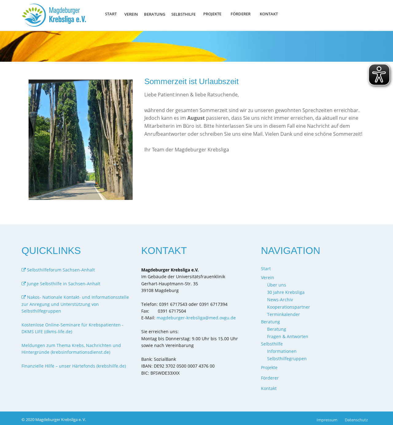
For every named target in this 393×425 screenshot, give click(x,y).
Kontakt (269, 14)
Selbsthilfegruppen (287, 358)
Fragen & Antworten (287, 336)
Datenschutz (356, 420)
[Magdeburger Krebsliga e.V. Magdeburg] (55, 15)
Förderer (241, 14)
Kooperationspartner (288, 307)
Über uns (276, 285)
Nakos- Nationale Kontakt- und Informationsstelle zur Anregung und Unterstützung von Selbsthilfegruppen (75, 304)
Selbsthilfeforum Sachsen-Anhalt (60, 270)
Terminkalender (283, 314)
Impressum (327, 420)
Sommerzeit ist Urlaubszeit (191, 81)
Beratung (276, 329)
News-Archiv (280, 299)
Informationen (282, 351)
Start (111, 14)
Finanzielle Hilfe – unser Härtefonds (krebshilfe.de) (73, 366)
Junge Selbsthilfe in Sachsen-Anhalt (63, 284)
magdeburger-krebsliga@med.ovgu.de (196, 318)
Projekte (212, 14)
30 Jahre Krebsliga (286, 292)
